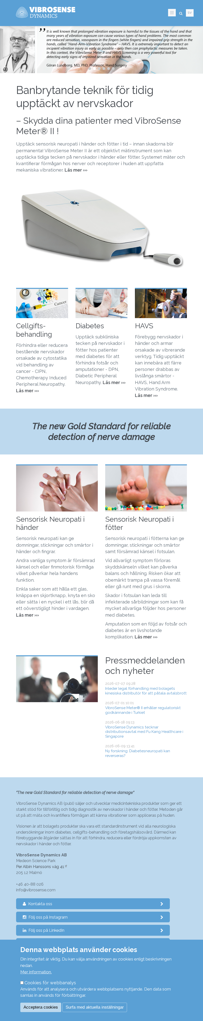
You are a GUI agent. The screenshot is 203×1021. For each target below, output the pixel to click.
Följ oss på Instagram (47, 917)
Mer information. (36, 971)
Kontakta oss (39, 903)
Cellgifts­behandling (34, 330)
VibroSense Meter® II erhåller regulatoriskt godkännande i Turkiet (143, 710)
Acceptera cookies (41, 1007)
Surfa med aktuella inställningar (95, 1007)
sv (190, 12)
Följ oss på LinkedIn (45, 930)
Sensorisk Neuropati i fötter (139, 523)
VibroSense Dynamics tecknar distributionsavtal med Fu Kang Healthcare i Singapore (144, 732)
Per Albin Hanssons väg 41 (40, 866)
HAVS (144, 326)
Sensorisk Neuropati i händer (50, 523)
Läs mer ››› (146, 395)
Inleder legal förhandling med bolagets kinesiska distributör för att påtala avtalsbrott (146, 690)
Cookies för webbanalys (50, 982)
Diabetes (90, 326)
